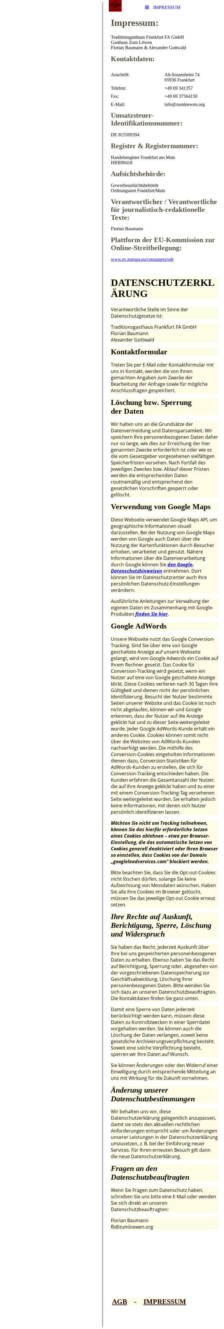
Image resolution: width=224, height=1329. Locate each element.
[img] (51, 664)
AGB (119, 1301)
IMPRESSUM (165, 1301)
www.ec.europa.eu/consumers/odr (142, 259)
